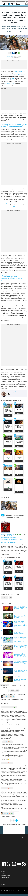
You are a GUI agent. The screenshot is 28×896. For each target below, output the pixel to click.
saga (13, 78)
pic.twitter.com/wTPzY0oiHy (13, 203)
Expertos (22, 685)
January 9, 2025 (14, 206)
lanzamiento (10, 79)
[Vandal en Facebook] (4, 863)
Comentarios (4, 685)
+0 (12, 813)
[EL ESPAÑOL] (26, 3)
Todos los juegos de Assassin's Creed (9, 542)
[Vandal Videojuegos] (14, 3)
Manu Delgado (10, 56)
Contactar (3, 873)
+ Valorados (14, 685)
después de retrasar (9, 83)
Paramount (23, 1)
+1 (11, 741)
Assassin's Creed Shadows (16, 74)
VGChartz (3, 884)
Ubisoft (15, 73)
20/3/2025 (9, 535)
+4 (15, 707)
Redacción (3, 871)
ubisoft (10, 597)
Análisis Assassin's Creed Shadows (8, 537)
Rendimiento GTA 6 (11, 1)
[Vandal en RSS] (24, 863)
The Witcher (18, 1)
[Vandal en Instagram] (14, 863)
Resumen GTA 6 (5, 1)
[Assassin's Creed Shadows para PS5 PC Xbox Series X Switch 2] (5, 526)
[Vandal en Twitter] (9, 863)
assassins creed (4, 597)
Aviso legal (3, 879)
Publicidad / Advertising (5, 875)
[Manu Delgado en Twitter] (9, 394)
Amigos (5, 687)
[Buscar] (23, 3)
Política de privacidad (5, 877)
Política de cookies (4, 880)
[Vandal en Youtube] (19, 863)
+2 (13, 696)
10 (16, 820)
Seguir (3, 515)
